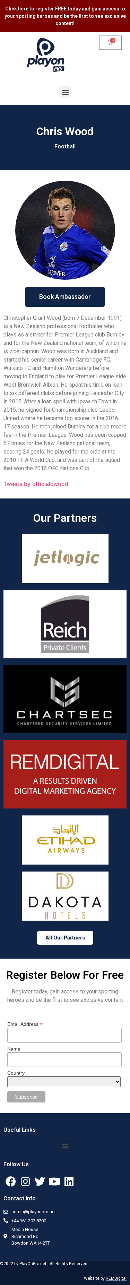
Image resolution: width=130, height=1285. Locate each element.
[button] (65, 92)
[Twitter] (40, 1181)
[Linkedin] (69, 1181)
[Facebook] (10, 1181)
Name (13, 1048)
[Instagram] (25, 1181)
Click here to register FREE (36, 8)
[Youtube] (54, 1181)
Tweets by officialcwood (35, 483)
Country (16, 1072)
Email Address (25, 1024)
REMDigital (116, 1278)
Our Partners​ (65, 518)
